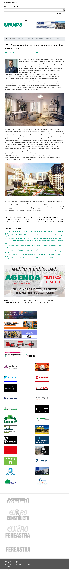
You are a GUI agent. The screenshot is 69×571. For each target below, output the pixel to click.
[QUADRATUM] (18, 440)
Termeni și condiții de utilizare (12, 561)
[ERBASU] (18, 409)
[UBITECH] (18, 429)
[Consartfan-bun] (50, 482)
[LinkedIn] (39, 52)
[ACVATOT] (18, 471)
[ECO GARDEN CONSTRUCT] (18, 419)
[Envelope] (17, 6)
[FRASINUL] (50, 471)
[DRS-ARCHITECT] (50, 409)
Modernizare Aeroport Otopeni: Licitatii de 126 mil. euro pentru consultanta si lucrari (50, 219)
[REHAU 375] (20, 354)
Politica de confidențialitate (11, 563)
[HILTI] (20, 344)
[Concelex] (20, 334)
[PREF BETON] (20, 325)
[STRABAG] (50, 388)
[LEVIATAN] (18, 367)
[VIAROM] (18, 398)
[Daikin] (18, 377)
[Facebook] (5, 6)
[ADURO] (18, 450)
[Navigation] (29, 20)
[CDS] (18, 388)
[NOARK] (18, 461)
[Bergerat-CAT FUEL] (50, 429)
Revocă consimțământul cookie (13, 570)
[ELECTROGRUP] (50, 398)
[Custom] (11, 6)
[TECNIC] (50, 25)
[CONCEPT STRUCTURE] (50, 450)
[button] (61, 13)
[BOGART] (50, 419)
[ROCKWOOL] (50, 377)
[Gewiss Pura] (50, 367)
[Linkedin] (8, 6)
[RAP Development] (50, 440)
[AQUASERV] (18, 482)
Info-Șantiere (10, 52)
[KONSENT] (50, 461)
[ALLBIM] (20, 315)
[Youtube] (14, 6)
